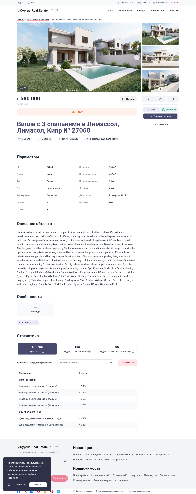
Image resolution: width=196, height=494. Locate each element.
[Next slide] (137, 57)
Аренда (141, 10)
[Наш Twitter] (25, 491)
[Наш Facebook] (18, 491)
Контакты (104, 459)
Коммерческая (81, 480)
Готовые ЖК (120, 475)
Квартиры (135, 475)
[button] (77, 112)
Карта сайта (120, 459)
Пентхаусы (150, 475)
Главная (20, 19)
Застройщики (93, 454)
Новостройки (125, 10)
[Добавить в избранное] (160, 99)
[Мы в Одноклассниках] (45, 491)
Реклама (174, 10)
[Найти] (65, 461)
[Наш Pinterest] (51, 491)
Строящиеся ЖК (100, 475)
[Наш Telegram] (58, 491)
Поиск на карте (157, 10)
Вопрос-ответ (163, 454)
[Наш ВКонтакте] (31, 491)
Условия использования (139, 491)
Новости (78, 459)
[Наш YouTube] (38, 491)
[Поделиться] (148, 99)
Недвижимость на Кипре (38, 19)
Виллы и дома (168, 475)
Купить (110, 10)
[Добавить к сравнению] (173, 99)
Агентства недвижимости (118, 454)
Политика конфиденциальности (110, 491)
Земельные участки (104, 480)
